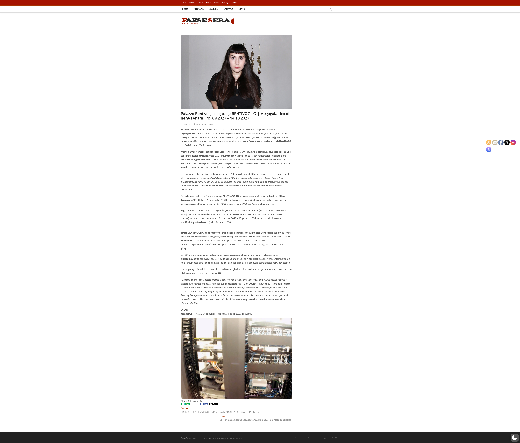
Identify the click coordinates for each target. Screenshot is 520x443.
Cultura (213, 9)
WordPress (216, 438)
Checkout (334, 438)
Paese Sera (185, 438)
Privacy (225, 2)
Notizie (208, 2)
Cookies (234, 2)
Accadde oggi (321, 438)
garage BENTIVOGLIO (204, 124)
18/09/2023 (186, 124)
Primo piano (299, 438)
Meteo (241, 9)
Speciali (217, 2)
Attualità (199, 9)
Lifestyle (228, 9)
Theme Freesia (205, 438)
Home (185, 9)
